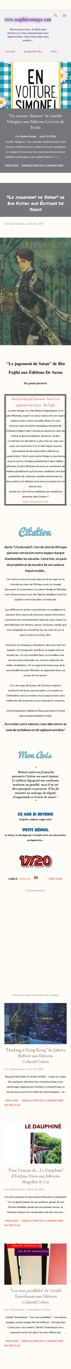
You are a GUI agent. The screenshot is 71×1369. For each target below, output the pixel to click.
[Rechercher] (56, 15)
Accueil (10, 51)
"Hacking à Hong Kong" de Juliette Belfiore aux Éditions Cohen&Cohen (35, 1055)
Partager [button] (12, 165)
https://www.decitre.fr (35, 501)
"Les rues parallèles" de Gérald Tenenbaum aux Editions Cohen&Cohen (35, 1296)
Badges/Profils (33, 51)
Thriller (24, 878)
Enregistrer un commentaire (43, 165)
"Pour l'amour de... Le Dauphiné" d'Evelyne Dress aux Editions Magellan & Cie (35, 1175)
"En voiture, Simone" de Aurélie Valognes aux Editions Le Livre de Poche (35, 121)
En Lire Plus (12, 1104)
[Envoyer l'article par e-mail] (36, 878)
